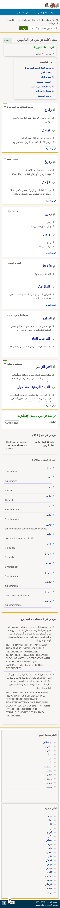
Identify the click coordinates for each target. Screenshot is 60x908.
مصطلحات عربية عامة (40, 86)
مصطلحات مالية (43, 91)
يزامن (48, 515)
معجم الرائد (46, 77)
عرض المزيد (51, 148)
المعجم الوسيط (44, 82)
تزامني (48, 582)
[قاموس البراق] (52, 5)
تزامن (48, 496)
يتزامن (48, 544)
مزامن (48, 486)
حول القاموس (23, 12)
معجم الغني (45, 72)
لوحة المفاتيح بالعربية (44, 12)
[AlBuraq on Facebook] (4, 904)
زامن (49, 467)
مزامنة (48, 601)
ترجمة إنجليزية (44, 96)
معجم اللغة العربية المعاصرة (38, 68)
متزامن (48, 553)
